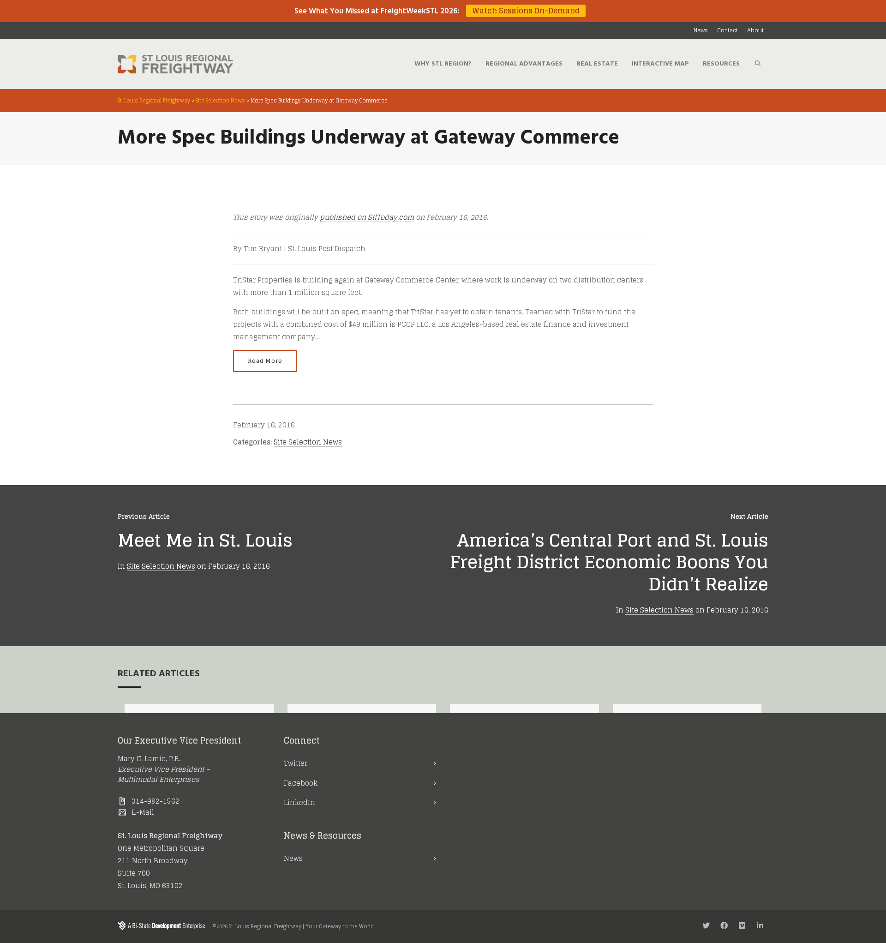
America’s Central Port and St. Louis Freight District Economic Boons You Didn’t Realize (609, 562)
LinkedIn (299, 802)
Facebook (300, 783)
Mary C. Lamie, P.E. (149, 758)
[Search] (757, 64)
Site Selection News (308, 442)
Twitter (295, 763)
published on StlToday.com (367, 217)
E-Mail (143, 812)
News (293, 858)
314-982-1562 (156, 801)
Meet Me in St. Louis (205, 540)
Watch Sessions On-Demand (526, 11)
